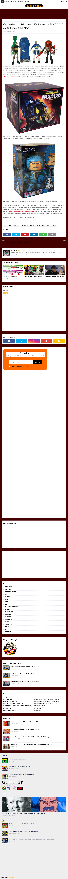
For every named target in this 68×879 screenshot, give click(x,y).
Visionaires (53, 225)
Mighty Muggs (25, 225)
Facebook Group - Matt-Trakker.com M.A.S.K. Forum (46, 703)
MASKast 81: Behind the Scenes (17, 759)
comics (7, 621)
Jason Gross (7, 31)
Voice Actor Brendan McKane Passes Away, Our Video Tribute (23, 813)
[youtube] (46, 341)
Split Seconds (9, 611)
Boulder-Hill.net (38, 696)
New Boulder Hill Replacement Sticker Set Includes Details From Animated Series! (31, 839)
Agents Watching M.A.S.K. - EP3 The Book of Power (25, 666)
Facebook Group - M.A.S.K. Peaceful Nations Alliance (46, 701)
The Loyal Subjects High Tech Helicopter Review (22, 824)
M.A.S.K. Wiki (37, 708)
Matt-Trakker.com (7, 696)
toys (48, 225)
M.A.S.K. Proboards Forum (9, 707)
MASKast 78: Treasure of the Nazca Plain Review (22, 774)
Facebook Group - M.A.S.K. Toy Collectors (13, 703)
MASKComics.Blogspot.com (10, 710)
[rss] (59, 341)
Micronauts (16, 225)
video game (8, 631)
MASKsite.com (37, 710)
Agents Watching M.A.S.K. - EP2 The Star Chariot (24, 674)
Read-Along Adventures (11, 606)
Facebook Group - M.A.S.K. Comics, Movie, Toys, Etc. (46, 699)
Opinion (7, 604)
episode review (9, 624)
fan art (7, 626)
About (28, 1)
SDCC (43, 225)
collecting (8, 616)
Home (7, 1)
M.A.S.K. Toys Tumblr (8, 708)
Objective (14, 1)
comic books (8, 619)
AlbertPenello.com (7, 697)
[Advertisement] (34, 13)
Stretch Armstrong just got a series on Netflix (21, 211)
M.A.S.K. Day (8, 596)
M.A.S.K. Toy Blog (38, 707)
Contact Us (63, 872)
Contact (21, 1)
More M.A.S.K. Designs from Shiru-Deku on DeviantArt (25, 729)
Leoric (10, 225)
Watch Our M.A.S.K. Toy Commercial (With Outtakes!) (23, 831)
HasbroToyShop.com (10, 77)
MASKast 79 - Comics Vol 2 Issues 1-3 (19, 766)
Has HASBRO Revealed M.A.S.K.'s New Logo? (12, 277)
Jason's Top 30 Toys (10, 591)
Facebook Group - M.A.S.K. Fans (10, 701)
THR (11, 67)
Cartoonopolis (37, 697)
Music (6, 601)
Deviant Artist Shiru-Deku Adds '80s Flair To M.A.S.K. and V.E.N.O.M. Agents (31, 737)
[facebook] (61, 1)
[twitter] (64, 1)
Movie (6, 599)
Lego (6, 594)
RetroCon (7, 609)
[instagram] (66, 1)
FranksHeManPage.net (39, 705)
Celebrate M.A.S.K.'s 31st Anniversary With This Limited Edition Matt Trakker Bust (33, 744)
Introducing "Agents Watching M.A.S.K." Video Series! (25, 681)
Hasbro (8, 20)
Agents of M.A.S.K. (13, 877)
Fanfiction (8, 589)
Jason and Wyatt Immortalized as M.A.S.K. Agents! (24, 722)
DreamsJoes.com (7, 699)
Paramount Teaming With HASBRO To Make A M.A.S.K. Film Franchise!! (55, 277)
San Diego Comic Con (35, 225)
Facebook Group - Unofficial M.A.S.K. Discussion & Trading (17, 705)
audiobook (8, 614)
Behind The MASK (9, 586)
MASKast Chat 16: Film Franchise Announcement (33, 277)
